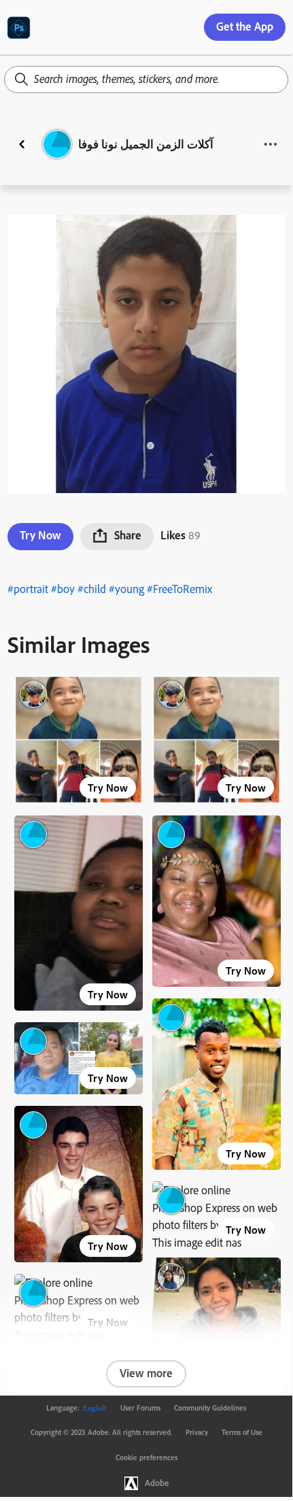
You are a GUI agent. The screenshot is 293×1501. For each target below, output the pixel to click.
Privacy (197, 1432)
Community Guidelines (210, 1408)
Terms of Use (242, 1432)
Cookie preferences (146, 1457)
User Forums (140, 1408)
